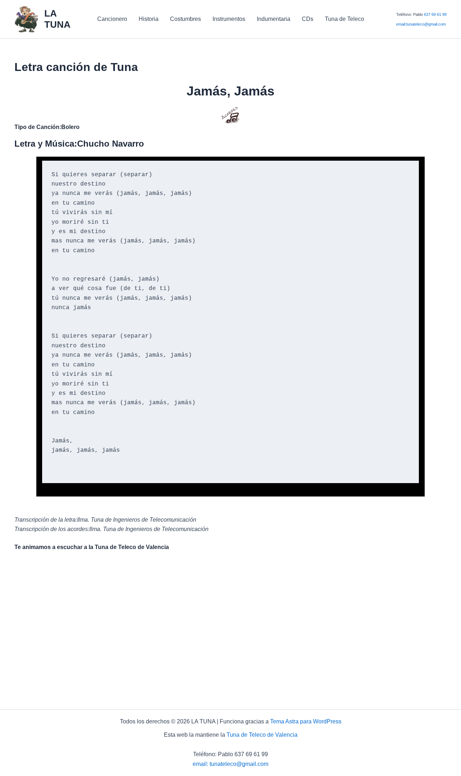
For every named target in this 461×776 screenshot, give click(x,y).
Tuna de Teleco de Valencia (262, 735)
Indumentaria (273, 19)
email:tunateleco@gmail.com (421, 24)
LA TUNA (57, 19)
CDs (307, 19)
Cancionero (112, 19)
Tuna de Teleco (344, 19)
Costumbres (185, 19)
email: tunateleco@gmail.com (230, 764)
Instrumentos (228, 19)
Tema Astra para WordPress (305, 721)
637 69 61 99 (435, 14)
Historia (148, 19)
